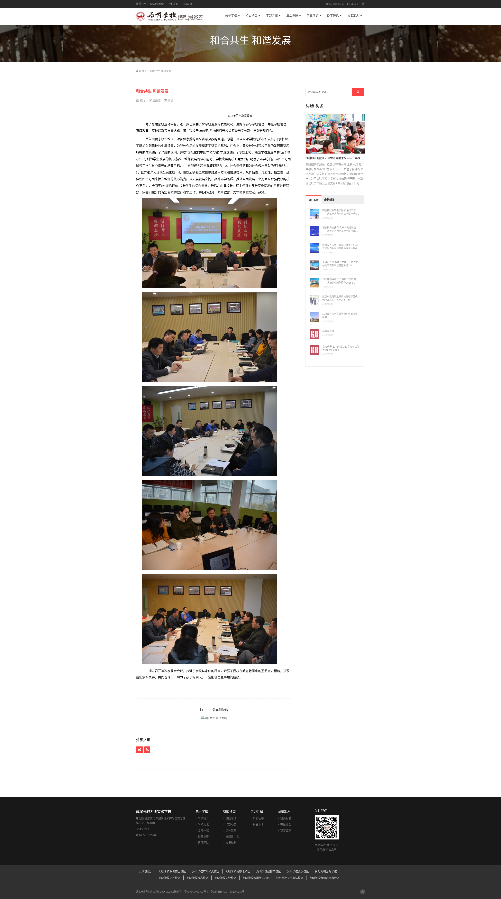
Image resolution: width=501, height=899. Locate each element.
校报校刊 (230, 842)
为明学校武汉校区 (298, 871)
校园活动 (230, 818)
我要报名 (285, 818)
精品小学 (258, 824)
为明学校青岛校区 (197, 878)
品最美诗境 (328, 331)
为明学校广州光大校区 (205, 871)
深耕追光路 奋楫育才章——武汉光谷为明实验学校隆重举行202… (340, 263)
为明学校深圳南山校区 (172, 871)
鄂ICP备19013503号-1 (196, 891)
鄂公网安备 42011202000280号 (227, 891)
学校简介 (203, 818)
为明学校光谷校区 (169, 878)
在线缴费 (285, 824)
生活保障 (292, 15)
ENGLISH (352, 3)
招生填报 (173, 3)
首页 (141, 71)
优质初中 (258, 818)
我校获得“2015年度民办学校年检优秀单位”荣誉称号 (340, 348)
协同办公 (187, 3)
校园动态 (252, 15)
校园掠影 (203, 836)
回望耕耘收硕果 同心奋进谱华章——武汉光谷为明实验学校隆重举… (340, 212)
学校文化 (203, 824)
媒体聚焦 (230, 830)
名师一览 (203, 830)
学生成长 (313, 15)
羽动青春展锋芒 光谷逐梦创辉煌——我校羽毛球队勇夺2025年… (339, 281)
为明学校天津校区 (225, 878)
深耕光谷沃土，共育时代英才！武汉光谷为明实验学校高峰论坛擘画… (340, 246)
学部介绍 (272, 15)
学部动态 (230, 824)
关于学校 (231, 15)
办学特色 (333, 15)
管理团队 (203, 842)
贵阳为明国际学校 (326, 871)
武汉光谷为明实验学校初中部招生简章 (340, 315)
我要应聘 (285, 830)
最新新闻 (329, 199)
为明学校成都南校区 (268, 871)
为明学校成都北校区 (237, 871)
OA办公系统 (157, 3)
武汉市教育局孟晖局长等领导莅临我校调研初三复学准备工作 (340, 298)
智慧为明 (141, 3)
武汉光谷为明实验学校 (147, 891)
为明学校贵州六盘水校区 (324, 878)
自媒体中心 (232, 836)
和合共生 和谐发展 (152, 91)
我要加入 (353, 15)
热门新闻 (313, 200)
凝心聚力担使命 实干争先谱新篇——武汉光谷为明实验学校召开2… (340, 229)
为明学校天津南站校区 (289, 878)
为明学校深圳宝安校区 (256, 878)
